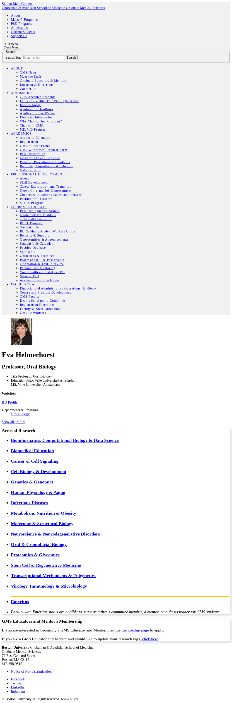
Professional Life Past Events (42, 260)
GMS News (28, 72)
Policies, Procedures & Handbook (45, 162)
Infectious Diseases (29, 502)
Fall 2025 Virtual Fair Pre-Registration (49, 101)
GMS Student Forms (35, 146)
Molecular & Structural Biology (42, 523)
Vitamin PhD (29, 276)
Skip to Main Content (17, 4)
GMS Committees (33, 313)
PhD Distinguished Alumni (40, 211)
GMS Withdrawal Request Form (43, 150)
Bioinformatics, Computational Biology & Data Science (65, 440)
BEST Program (31, 223)
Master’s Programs (24, 20)
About (15, 15)
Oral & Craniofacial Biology (39, 544)
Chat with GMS (31, 125)
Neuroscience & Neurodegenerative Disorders (55, 533)
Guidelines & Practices (37, 256)
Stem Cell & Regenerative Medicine (46, 565)
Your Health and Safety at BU (42, 272)
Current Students (23, 32)
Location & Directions (36, 84)
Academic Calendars (35, 137)
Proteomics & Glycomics (35, 554)
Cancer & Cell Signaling (34, 461)
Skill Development (34, 182)
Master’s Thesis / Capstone (40, 158)
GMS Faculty (30, 296)
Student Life (29, 227)
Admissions (19, 28)
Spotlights (27, 251)
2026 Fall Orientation (36, 219)
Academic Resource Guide (39, 280)
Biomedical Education (32, 450)
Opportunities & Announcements (44, 239)
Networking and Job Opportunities (45, 190)
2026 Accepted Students (38, 97)
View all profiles (13, 422)
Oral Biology (20, 414)
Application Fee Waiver (37, 113)
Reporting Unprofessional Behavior (46, 166)
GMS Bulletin (30, 170)
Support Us (19, 36)
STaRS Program (32, 203)
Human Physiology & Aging (38, 492)
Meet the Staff (30, 76)
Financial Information (36, 117)
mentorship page (135, 630)
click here (150, 639)
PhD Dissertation (32, 154)
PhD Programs (21, 24)
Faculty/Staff (25, 284)
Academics (21, 133)
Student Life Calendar (36, 243)
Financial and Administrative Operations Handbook (58, 288)
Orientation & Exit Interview (42, 264)
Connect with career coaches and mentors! (51, 194)
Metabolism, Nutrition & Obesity (43, 513)
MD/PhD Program (33, 129)
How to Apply (30, 105)
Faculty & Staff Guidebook (40, 309)
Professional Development (37, 174)
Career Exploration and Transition (45, 186)
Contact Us (28, 89)
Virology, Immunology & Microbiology (49, 585)
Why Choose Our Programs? (41, 121)
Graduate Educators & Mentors (43, 80)
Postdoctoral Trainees (36, 199)
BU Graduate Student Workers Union (47, 231)
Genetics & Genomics (32, 481)
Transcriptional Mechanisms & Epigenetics (53, 575)
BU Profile (9, 402)
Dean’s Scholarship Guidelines (42, 300)
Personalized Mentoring (37, 268)
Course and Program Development (45, 292)
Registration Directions (37, 304)
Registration (29, 141)
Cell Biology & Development (38, 471)
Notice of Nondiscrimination (31, 671)
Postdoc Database (33, 247)
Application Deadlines (36, 109)
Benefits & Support (34, 235)
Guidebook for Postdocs (38, 215)
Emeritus (20, 601)
